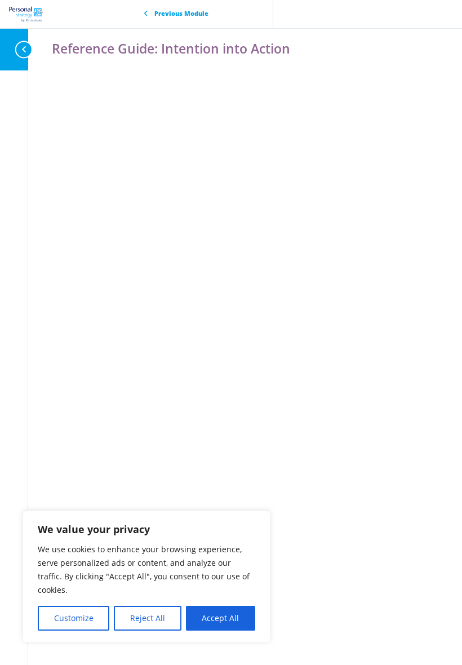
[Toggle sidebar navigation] (24, 49)
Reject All (147, 618)
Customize (74, 618)
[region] (146, 576)
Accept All (220, 618)
